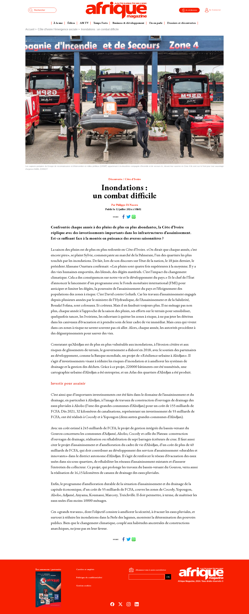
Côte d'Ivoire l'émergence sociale (58, 29)
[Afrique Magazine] (116, 10)
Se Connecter (215, 10)
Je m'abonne (191, 10)
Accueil (29, 29)
